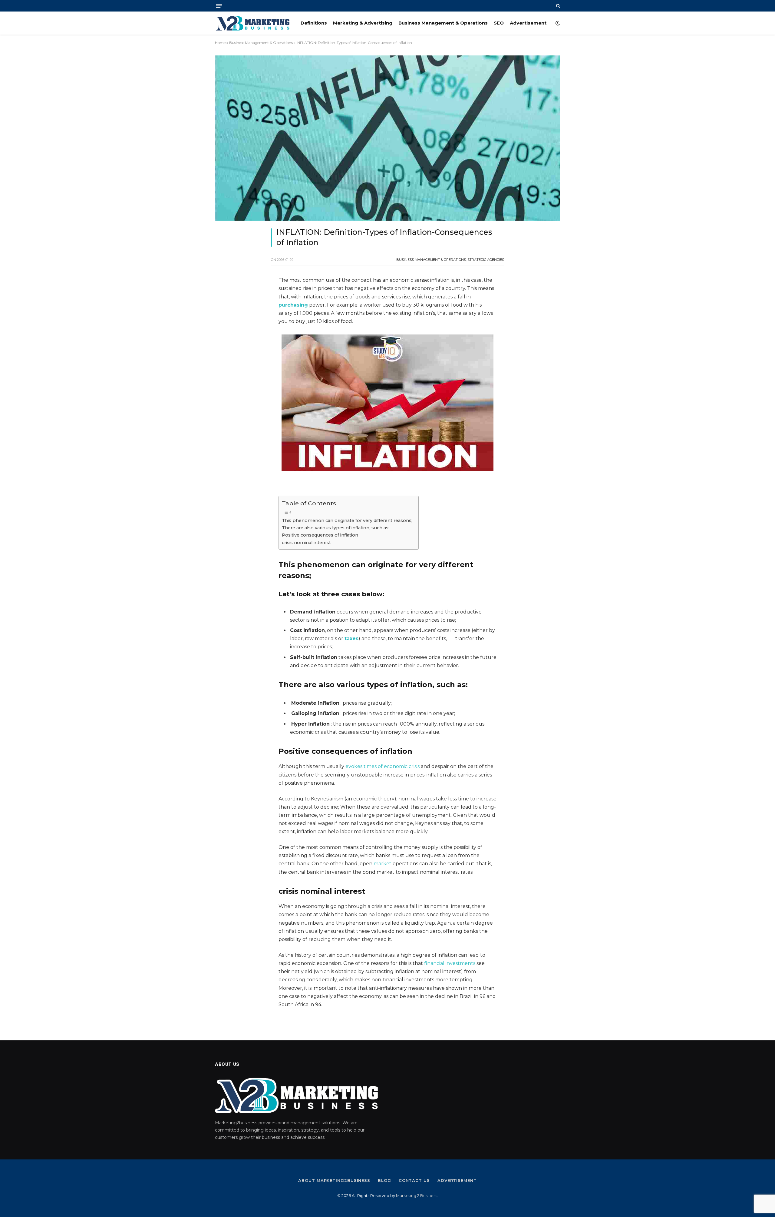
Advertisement (528, 23)
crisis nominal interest (306, 542)
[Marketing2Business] (252, 23)
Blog (384, 1180)
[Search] (557, 6)
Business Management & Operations (443, 23)
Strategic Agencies (485, 260)
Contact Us (414, 1180)
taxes (351, 638)
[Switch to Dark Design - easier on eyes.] (557, 23)
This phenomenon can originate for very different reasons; (347, 520)
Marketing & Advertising (362, 23)
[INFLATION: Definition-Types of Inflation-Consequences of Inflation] (387, 138)
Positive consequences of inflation (320, 535)
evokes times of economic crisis (382, 766)
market (382, 863)
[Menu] (219, 6)
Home (220, 42)
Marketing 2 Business (416, 1195)
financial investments (449, 963)
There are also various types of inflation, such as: (335, 527)
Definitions (314, 23)
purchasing (293, 305)
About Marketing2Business (334, 1180)
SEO (499, 23)
